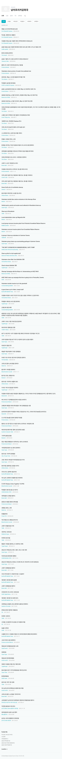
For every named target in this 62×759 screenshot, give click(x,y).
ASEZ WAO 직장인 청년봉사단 (8, 743)
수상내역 (3, 736)
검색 (25, 16)
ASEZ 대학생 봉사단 (6, 740)
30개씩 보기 (5, 25)
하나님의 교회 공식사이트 (7, 734)
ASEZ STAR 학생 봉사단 (7, 745)
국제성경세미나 (5, 738)
